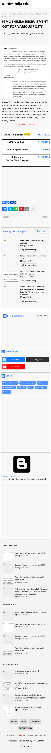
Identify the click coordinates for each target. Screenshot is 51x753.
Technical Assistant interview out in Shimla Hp (32, 272)
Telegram (38, 359)
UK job (7, 392)
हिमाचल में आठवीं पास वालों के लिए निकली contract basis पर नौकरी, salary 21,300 (30, 696)
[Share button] (32, 209)
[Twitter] (10, 209)
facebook (15, 359)
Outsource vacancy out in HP (27, 671)
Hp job (12, 13)
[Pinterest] (21, 209)
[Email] (26, 209)
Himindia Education (23, 3)
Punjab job (42, 387)
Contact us (35, 721)
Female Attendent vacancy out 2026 (33, 257)
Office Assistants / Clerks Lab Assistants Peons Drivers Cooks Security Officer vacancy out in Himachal (33, 290)
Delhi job (43, 383)
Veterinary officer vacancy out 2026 (30, 553)
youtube (15, 366)
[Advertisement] (25, 424)
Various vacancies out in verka (28, 707)
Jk (31, 387)
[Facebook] (4, 209)
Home (4, 13)
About (23, 721)
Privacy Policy (25, 728)
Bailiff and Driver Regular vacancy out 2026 (31, 684)
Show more (41, 231)
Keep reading (30, 249)
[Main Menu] (3, 3)
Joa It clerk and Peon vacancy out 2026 (32, 241)
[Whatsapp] (15, 209)
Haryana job (9, 387)
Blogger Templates (31, 735)
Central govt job (11, 383)
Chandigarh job (29, 383)
